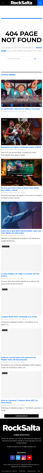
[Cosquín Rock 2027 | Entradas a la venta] (21, 301)
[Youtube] (29, 457)
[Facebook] (12, 457)
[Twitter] (18, 457)
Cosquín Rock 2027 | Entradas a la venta (19, 317)
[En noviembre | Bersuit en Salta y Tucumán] (21, 93)
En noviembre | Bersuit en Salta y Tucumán (20, 109)
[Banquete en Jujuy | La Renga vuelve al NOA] (21, 131)
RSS (39, 471)
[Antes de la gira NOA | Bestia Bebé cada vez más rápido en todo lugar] (21, 215)
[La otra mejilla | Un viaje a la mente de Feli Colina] (21, 258)
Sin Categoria (6, 81)
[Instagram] (24, 457)
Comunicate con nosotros (9, 471)
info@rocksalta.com (29, 447)
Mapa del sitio (31, 471)
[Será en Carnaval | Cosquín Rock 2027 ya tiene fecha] (21, 384)
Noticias (5, 120)
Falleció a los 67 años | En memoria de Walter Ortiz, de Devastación (18, 359)
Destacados (6, 246)
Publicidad (22, 471)
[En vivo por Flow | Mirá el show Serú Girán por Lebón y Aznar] (21, 172)
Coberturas (6, 203)
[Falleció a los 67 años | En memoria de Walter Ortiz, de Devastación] (21, 341)
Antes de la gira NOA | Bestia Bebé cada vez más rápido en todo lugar (21, 232)
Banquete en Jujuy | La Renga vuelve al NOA (21, 147)
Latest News (8, 75)
